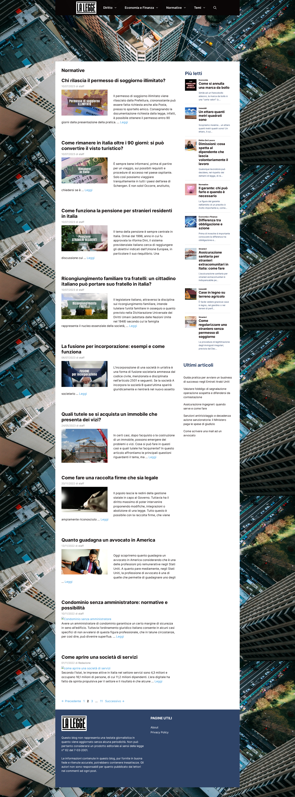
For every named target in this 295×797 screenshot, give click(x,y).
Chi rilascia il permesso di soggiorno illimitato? (113, 80)
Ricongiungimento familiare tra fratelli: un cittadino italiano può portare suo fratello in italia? (118, 281)
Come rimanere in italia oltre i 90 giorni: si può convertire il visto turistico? (112, 145)
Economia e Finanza (139, 8)
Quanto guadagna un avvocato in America (108, 540)
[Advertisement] (147, 38)
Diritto (107, 8)
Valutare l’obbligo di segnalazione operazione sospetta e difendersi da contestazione (206, 393)
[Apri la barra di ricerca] (215, 7)
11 (102, 701)
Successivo (114, 701)
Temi (197, 8)
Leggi (124, 122)
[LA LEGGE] (87, 7)
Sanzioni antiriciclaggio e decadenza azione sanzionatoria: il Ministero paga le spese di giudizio (207, 420)
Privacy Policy (160, 732)
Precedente (71, 701)
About (154, 727)
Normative (174, 8)
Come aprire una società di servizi (99, 657)
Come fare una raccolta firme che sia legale (109, 477)
